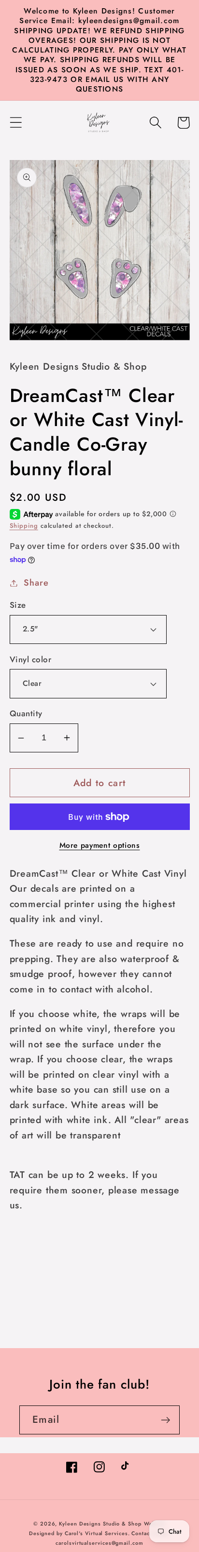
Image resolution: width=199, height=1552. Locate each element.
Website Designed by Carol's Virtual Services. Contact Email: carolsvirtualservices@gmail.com (99, 1533)
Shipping (24, 525)
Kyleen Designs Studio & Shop (100, 1523)
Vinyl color (31, 659)
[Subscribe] (165, 1420)
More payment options (99, 845)
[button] (15, 122)
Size (18, 605)
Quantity (26, 713)
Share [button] (36, 582)
